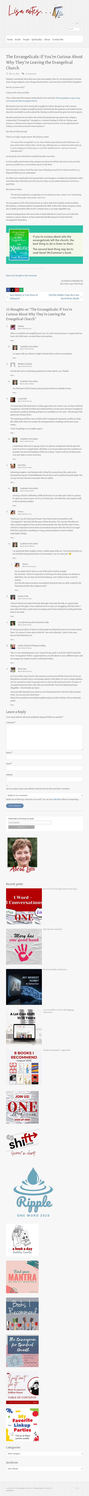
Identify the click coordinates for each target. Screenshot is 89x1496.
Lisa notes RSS (81, 23)
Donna (20, 511)
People (26, 39)
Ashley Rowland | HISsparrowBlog (31, 645)
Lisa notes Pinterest (72, 23)
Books (18, 39)
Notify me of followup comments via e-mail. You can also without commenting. (42, 799)
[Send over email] (21, 290)
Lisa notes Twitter (68, 23)
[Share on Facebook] (8, 290)
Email (9, 764)
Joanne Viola (23, 596)
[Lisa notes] (35, 11)
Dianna (21, 326)
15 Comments (30, 74)
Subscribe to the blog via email (21, 819)
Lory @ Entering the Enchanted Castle (33, 622)
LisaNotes (24, 346)
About (47, 39)
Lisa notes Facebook (64, 23)
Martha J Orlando (25, 364)
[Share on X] (12, 290)
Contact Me (57, 39)
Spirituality (37, 39)
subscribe (57, 799)
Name (9, 753)
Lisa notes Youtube (77, 23)
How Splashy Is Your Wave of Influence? (22, 297)
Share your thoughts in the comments (21, 275)
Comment (10, 722)
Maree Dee (22, 669)
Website (9, 775)
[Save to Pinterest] (17, 290)
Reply (12, 340)
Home (10, 39)
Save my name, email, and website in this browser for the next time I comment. (38, 789)
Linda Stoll (22, 399)
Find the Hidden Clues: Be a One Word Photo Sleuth (65, 297)
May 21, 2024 (14, 74)
